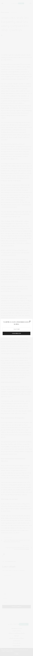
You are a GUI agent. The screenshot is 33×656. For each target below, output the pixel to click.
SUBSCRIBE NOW (16, 333)
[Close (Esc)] (30, 321)
